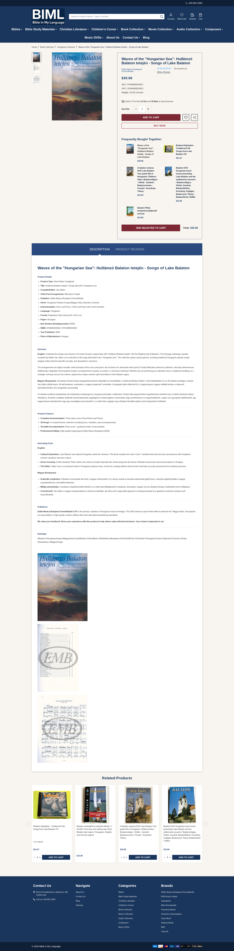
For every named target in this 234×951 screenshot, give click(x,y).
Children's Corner (104, 29)
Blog (146, 37)
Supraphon (166, 901)
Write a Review (163, 72)
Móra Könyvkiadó (168, 905)
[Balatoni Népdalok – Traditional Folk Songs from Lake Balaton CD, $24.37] (52, 804)
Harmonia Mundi (168, 910)
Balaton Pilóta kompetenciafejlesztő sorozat (147, 211)
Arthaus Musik (167, 923)
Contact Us (130, 37)
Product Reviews (130, 249)
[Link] (48, 16)
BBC (163, 927)
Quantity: (126, 109)
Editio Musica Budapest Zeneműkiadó (177, 892)
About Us (112, 37)
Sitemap (79, 905)
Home (34, 47)
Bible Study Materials (40, 29)
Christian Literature (73, 29)
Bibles (16, 29)
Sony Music (166, 918)
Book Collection (132, 29)
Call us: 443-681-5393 (45, 899)
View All (164, 931)
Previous (28, 823)
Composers (213, 29)
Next (205, 823)
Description (100, 249)
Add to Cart (151, 117)
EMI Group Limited (169, 896)
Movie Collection (160, 29)
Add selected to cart (151, 228)
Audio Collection (188, 29)
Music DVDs (93, 37)
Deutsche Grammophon (171, 914)
